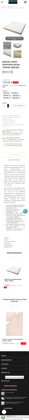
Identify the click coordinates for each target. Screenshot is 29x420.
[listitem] (14, 274)
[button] (13, 257)
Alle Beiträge (8, 408)
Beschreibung (15, 154)
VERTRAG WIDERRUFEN (10, 386)
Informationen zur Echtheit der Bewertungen (14, 419)
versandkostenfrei (13, 85)
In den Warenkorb (17, 105)
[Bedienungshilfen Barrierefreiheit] (4, 412)
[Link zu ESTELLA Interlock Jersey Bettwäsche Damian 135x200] (14, 324)
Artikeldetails (15, 160)
